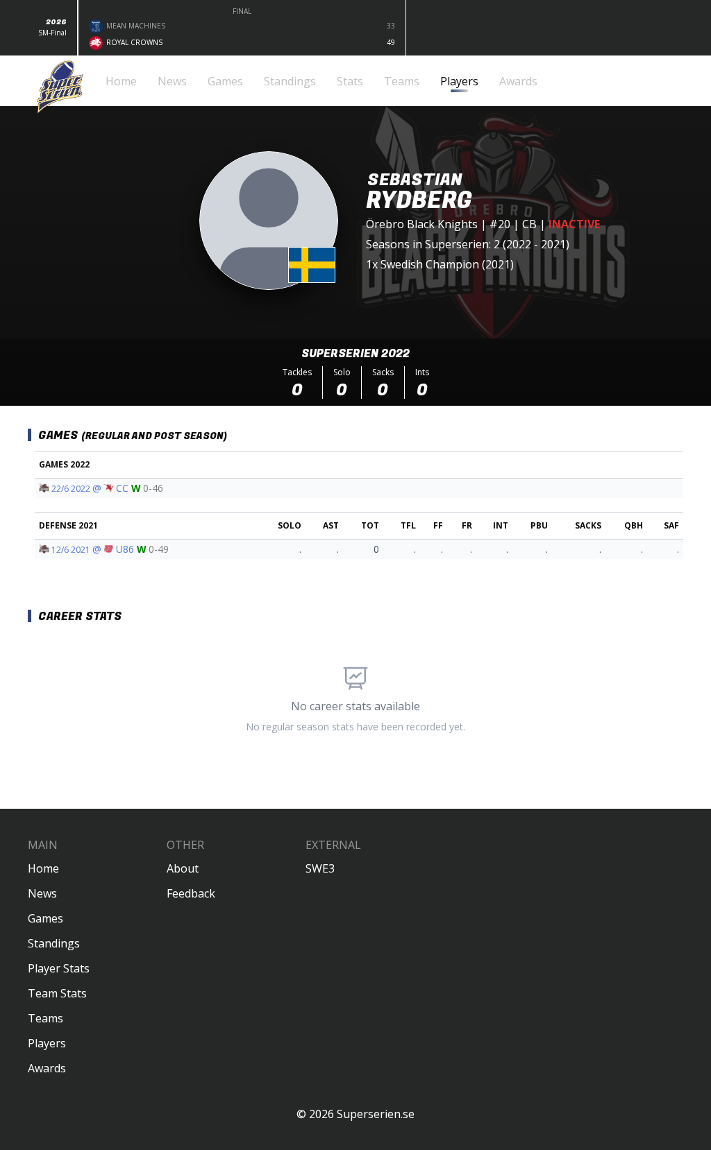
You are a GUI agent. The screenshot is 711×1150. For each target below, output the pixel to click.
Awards (47, 1068)
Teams (45, 1018)
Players (47, 1043)
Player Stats (59, 968)
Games (45, 918)
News (42, 893)
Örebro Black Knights (422, 224)
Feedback (191, 893)
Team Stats (57, 993)
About (183, 868)
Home (43, 868)
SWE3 (320, 868)
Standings (54, 943)
